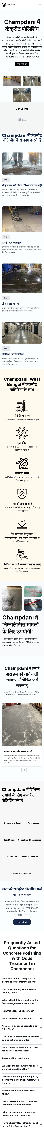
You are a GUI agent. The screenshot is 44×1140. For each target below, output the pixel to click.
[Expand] (41, 980)
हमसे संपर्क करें (22, 64)
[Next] (25, 770)
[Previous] (20, 770)
